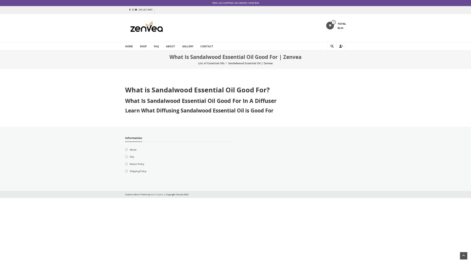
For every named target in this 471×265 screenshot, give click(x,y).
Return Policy (137, 164)
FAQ (156, 46)
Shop (143, 46)
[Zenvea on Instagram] (133, 10)
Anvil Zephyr (157, 194)
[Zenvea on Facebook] (130, 10)
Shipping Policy (138, 171)
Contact (206, 46)
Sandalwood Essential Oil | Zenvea (250, 63)
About (170, 46)
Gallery (187, 46)
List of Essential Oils (211, 63)
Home (129, 46)
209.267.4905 (146, 9)
